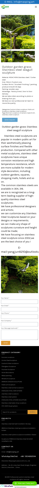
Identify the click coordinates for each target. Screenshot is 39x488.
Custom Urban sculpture (18, 109)
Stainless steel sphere (9, 397)
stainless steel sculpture (17, 111)
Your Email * (5, 306)
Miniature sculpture (8, 379)
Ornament (23, 113)
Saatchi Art (31, 113)
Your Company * (6, 321)
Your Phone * (5, 313)
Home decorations (8, 372)
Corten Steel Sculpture (9, 360)
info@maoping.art (12, 452)
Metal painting (6, 375)
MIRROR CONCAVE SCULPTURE (12, 382)
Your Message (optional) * (9, 328)
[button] (24, 483)
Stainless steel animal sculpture (13, 388)
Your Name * (5, 298)
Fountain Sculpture (8, 369)
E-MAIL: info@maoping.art (19, 1)
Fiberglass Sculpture (9, 366)
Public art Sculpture (8, 385)
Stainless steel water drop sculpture (14, 403)
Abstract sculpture (12, 113)
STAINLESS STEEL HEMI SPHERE (12, 391)
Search (32, 412)
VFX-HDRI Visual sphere (9, 406)
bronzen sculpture (8, 357)
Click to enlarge (6, 50)
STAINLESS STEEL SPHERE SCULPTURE (14, 400)
